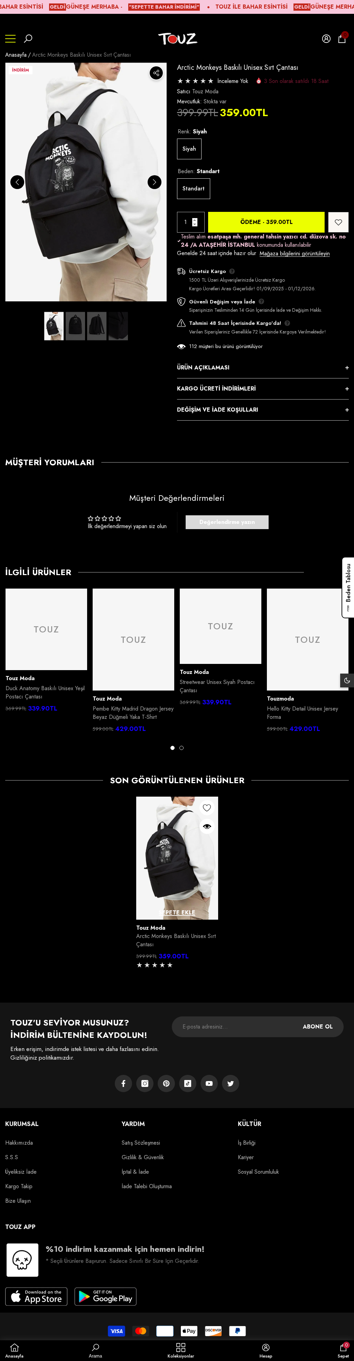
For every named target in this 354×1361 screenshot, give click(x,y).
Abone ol (318, 1027)
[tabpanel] (46, 652)
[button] (28, 39)
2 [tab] (181, 748)
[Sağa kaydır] (154, 182)
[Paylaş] (156, 73)
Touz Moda (205, 91)
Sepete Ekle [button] (177, 913)
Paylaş (156, 73)
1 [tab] (172, 748)
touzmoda (280, 699)
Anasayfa (16, 55)
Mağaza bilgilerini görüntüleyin (295, 253)
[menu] (10, 39)
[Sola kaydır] (17, 182)
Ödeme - (266, 222)
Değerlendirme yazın (227, 522)
